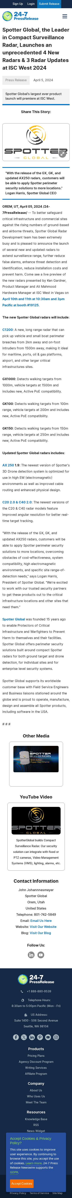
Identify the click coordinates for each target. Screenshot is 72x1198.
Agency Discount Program (36, 1062)
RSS (36, 1125)
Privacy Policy (18, 1193)
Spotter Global (13, 619)
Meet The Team (36, 1102)
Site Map (57, 1193)
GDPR (14, 1172)
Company (36, 1084)
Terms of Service (39, 1193)
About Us (36, 1090)
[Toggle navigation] (65, 16)
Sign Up (18, 4)
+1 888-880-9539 (39, 991)
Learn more (34, 1163)
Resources (36, 1112)
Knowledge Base (36, 1119)
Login (31, 4)
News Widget (36, 1131)
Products (36, 1049)
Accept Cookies (21, 1183)
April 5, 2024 (43, 80)
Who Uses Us (36, 1096)
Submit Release (49, 4)
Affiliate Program (36, 1074)
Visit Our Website (43, 927)
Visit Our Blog (40, 933)
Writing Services (36, 1068)
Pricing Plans (36, 1056)
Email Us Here (41, 921)
